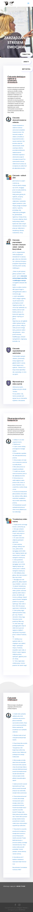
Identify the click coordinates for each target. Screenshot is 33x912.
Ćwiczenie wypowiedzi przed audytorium (19, 351)
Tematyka (26, 54)
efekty (26, 62)
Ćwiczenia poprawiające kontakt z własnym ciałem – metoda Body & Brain (19, 244)
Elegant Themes (22, 908)
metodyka (26, 69)
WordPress (22, 910)
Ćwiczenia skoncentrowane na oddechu (19, 120)
